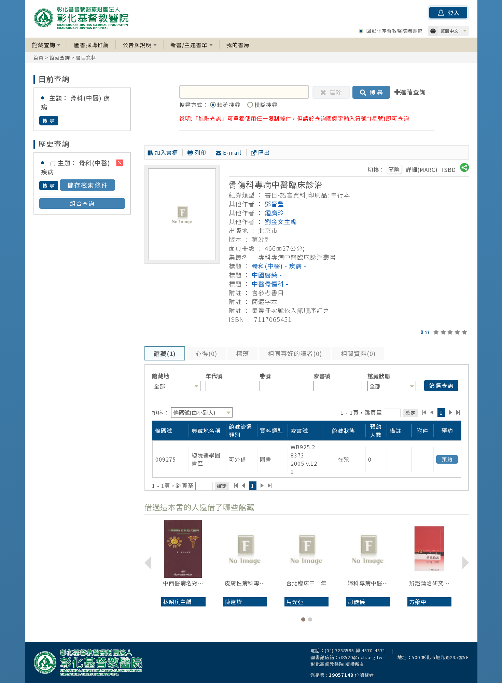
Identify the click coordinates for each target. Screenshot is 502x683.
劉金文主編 (281, 221)
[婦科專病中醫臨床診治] (368, 549)
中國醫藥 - (267, 274)
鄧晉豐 (274, 203)
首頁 (38, 57)
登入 (454, 13)
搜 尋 (49, 120)
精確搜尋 (229, 104)
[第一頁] (424, 412)
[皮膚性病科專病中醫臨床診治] (245, 549)
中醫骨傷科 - (270, 283)
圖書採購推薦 (91, 45)
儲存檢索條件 (87, 184)
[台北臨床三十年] (306, 549)
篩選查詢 (441, 385)
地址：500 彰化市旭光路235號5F (433, 657)
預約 (447, 459)
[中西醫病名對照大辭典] (183, 549)
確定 (410, 412)
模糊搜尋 (266, 104)
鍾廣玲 (274, 212)
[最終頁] (458, 412)
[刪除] (119, 162)
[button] (303, 619)
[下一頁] (450, 412)
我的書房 (238, 45)
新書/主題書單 (189, 45)
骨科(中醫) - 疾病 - (279, 265)
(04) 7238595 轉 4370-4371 (355, 650)
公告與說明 (137, 45)
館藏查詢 (43, 45)
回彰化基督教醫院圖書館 (394, 30)
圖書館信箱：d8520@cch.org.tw (346, 657)
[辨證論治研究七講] (429, 549)
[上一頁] (431, 412)
